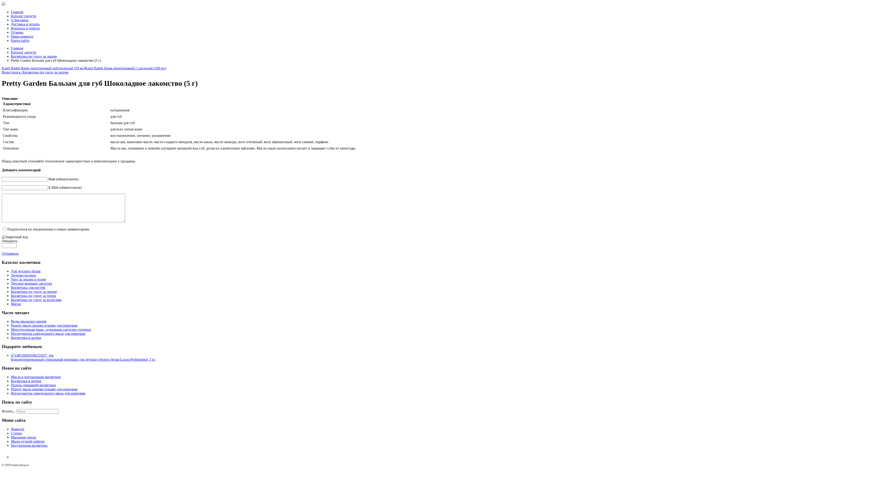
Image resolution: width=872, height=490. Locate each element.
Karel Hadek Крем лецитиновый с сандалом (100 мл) (125, 68)
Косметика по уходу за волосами (36, 300)
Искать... (8, 411)
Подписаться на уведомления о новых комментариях (48, 229)
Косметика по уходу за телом (33, 296)
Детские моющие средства (31, 283)
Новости (17, 429)
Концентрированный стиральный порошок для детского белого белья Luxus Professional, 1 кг (83, 359)
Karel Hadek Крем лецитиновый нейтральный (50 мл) (43, 68)
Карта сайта (20, 40)
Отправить (10, 253)
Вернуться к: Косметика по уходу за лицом (35, 72)
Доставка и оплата (25, 24)
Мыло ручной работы (28, 441)
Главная (17, 12)
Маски (16, 304)
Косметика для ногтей (28, 287)
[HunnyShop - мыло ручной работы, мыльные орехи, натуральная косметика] (3, 4)
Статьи (16, 433)
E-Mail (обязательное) (65, 187)
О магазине (20, 20)
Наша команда (22, 36)
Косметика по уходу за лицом (34, 56)
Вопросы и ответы (25, 28)
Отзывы (17, 32)
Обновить (9, 241)
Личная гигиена (23, 275)
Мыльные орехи (23, 437)
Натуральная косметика (29, 445)
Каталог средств (23, 16)
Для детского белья (25, 271)
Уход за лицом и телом (28, 279)
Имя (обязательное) (63, 179)
